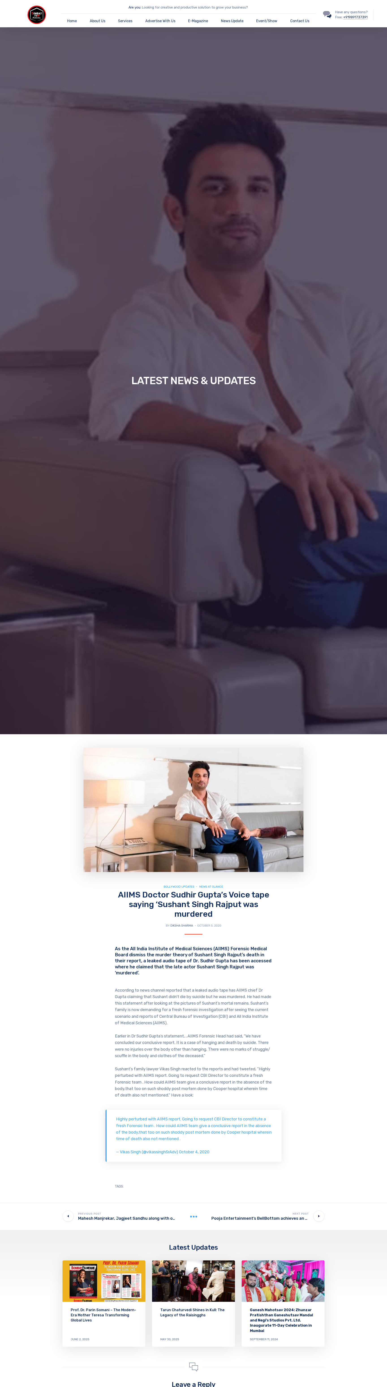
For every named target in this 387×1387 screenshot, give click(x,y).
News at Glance (211, 886)
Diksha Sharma (181, 925)
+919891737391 (355, 17)
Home (72, 21)
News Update (232, 21)
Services (125, 21)
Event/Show (266, 21)
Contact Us (299, 21)
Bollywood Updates (179, 886)
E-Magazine (198, 21)
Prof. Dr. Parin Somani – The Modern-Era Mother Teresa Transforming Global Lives (103, 1315)
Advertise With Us (160, 21)
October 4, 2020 (194, 1151)
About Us (97, 21)
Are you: (135, 7)
